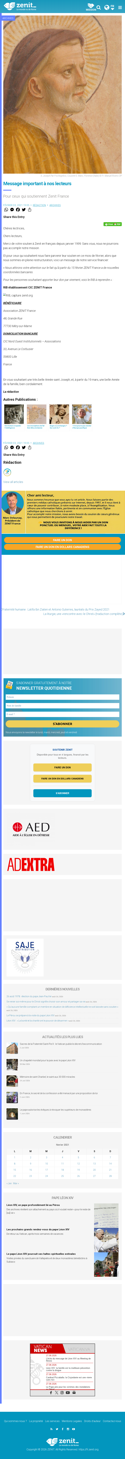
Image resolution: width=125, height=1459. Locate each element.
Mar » (16, 1183)
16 (30, 1170)
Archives (8, 18)
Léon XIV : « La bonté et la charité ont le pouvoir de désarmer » (38, 1020)
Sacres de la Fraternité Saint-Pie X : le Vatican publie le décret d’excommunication (61, 1044)
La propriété (36, 1421)
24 (46, 1176)
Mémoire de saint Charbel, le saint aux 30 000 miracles (47, 1077)
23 (30, 1176)
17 (46, 1170)
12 (78, 1163)
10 (46, 1163)
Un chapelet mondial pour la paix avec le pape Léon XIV (48, 1060)
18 (62, 1170)
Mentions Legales (72, 1421)
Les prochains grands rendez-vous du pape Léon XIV (38, 1229)
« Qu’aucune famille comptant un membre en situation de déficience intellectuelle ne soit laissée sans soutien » (62, 1007)
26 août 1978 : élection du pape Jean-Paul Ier (29, 996)
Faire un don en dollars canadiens (62, 547)
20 (94, 1170)
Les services (52, 1421)
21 (110, 1170)
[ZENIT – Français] (35, 6)
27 (94, 1176)
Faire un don (62, 540)
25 (62, 1176)
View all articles (13, 482)
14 (110, 1163)
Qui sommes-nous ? (15, 1421)
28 (110, 1176)
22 (14, 1176)
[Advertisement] (62, 582)
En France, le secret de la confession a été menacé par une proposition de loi (59, 1093)
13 (94, 1163)
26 (78, 1176)
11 (62, 1163)
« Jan (9, 1183)
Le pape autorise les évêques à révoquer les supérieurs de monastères (55, 1109)
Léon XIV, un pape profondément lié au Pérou (33, 1205)
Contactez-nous (112, 1421)
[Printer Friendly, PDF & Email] (113, 224)
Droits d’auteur (92, 1421)
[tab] (46, 1348)
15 (14, 1170)
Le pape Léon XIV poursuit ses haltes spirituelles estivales (41, 1253)
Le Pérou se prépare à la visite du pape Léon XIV (31, 1015)
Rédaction (39, 205)
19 (78, 1170)
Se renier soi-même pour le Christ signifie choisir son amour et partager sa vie (46, 1001)
